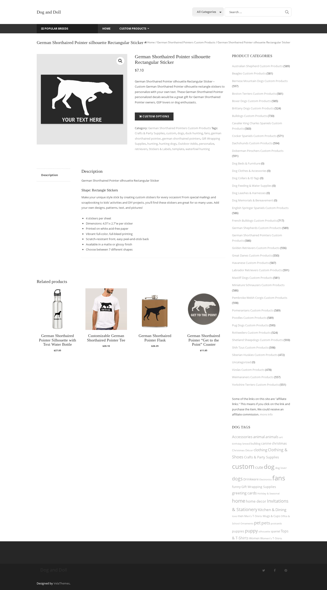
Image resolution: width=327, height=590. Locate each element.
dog (269, 466)
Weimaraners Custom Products (252, 377)
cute (259, 467)
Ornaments (246, 523)
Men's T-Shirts (253, 516)
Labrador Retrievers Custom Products (257, 270)
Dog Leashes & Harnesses (249, 193)
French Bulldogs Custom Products (254, 221)
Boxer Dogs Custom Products (251, 101)
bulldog (255, 443)
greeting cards (244, 493)
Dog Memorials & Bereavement (252, 200)
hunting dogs (168, 144)
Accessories (242, 436)
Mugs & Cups (271, 516)
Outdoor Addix (188, 144)
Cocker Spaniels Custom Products (254, 136)
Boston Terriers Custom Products (254, 94)
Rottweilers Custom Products (251, 333)
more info (266, 414)
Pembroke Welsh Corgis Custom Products (259, 298)
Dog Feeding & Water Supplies (252, 186)
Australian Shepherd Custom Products (257, 66)
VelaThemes (62, 583)
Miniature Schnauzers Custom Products (258, 285)
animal (259, 436)
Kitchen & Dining (272, 509)
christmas (279, 443)
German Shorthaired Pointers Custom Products (186, 42)
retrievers (141, 149)
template (178, 149)
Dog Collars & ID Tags (245, 178)
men (241, 516)
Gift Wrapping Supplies (258, 487)
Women (254, 538)
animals (272, 436)
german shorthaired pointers (181, 138)
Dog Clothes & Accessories (249, 171)
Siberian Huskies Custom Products (255, 355)
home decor (256, 501)
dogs (181, 133)
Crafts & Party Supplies (150, 133)
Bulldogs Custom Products (249, 116)
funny (236, 487)
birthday (237, 443)
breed (246, 443)
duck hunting (194, 133)
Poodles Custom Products (249, 318)
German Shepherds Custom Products (256, 228)
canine (266, 443)
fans (207, 133)
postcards (276, 523)
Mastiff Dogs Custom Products (252, 278)
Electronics (265, 479)
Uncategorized (241, 362)
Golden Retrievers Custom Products (255, 248)
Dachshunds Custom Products (252, 143)
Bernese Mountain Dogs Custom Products (260, 81)
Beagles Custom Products (249, 73)
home (238, 500)
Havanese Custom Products (250, 263)
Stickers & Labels (160, 149)
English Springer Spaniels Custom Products (260, 208)
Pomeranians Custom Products (252, 310)
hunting (152, 144)
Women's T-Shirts (271, 538)
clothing (260, 449)
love (234, 516)
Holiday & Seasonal (268, 493)
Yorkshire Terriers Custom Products (255, 385)
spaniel (275, 531)
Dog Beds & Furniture (246, 163)
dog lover (281, 468)
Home (151, 42)
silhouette (264, 531)
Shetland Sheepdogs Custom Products (257, 340)
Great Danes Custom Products (252, 255)
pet (257, 523)
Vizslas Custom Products (248, 370)
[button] (120, 61)
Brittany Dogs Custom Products (253, 108)
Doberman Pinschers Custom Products (257, 151)
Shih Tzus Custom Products (250, 347)
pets (265, 523)
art (281, 437)
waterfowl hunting (198, 149)
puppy (251, 531)
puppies (238, 531)
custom (171, 133)
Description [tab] (49, 175)
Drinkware (251, 479)
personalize (206, 144)
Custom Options (156, 116)
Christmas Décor (242, 450)
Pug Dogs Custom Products (250, 325)
